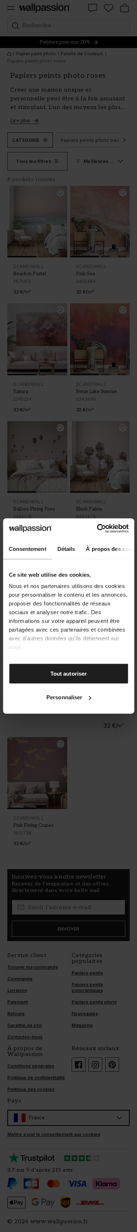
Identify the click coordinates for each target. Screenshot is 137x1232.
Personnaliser (64, 697)
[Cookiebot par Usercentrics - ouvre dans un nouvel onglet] (97, 528)
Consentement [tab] (27, 548)
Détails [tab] (66, 548)
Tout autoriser (68, 673)
